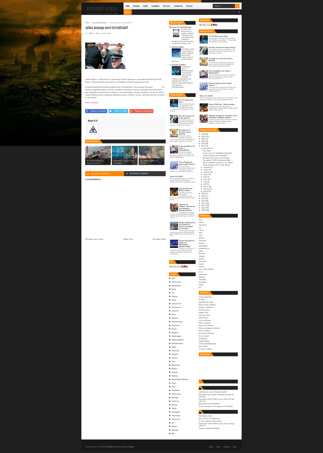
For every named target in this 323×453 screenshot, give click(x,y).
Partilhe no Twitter (120, 111)
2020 (203, 193)
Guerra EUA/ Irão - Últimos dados (186, 190)
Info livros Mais (204, 315)
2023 (203, 141)
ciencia (174, 296)
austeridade (176, 286)
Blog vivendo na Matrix (207, 305)
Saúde (174, 408)
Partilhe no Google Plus (143, 111)
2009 (203, 210)
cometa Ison (176, 304)
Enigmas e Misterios (206, 307)
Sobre (218, 447)
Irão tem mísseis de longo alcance (186, 117)
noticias (175, 372)
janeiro (206, 191)
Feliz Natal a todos (187, 49)
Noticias (166, 6)
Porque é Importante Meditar (209, 428)
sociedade (176, 412)
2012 (173, 278)
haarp (174, 347)
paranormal (176, 394)
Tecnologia (178, 6)
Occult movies (204, 336)
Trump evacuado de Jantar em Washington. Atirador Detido (186, 244)
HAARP (145, 6)
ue (173, 423)
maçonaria (176, 365)
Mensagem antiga (159, 239)
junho (205, 179)
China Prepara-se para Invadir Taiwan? (187, 163)
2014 (203, 198)
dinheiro (175, 318)
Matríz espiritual (204, 323)
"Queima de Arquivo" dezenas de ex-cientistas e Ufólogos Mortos (187, 207)
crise (174, 314)
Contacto (227, 447)
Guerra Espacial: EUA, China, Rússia (216, 165)
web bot (175, 430)
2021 (203, 146)
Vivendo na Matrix (179, 65)
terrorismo (176, 419)
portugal (175, 397)
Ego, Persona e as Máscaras (209, 418)
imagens (175, 354)
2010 (203, 208)
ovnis (174, 383)
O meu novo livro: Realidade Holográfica (217, 153)
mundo (174, 369)
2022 (203, 143)
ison (173, 361)
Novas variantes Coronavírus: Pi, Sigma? (218, 163)
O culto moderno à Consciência (210, 421)
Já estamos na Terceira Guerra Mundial (185, 132)
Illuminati (156, 6)
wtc (173, 434)
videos (174, 426)
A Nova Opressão (205, 297)
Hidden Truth (203, 312)
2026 (203, 134)
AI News (202, 299)
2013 (203, 201)
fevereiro (206, 189)
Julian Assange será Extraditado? (215, 155)
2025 (203, 136)
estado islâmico (178, 340)
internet (175, 358)
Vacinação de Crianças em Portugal (216, 158)
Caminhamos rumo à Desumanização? (213, 392)
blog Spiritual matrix (206, 302)
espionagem (176, 336)
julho (205, 177)
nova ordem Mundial (180, 379)
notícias (175, 376)
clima (174, 300)
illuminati (175, 351)
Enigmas (136, 6)
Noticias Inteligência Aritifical (209, 328)
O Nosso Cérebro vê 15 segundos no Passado (216, 406)
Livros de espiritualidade (181, 27)
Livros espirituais (205, 320)
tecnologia (176, 416)
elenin (174, 329)
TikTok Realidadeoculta (207, 344)
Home (127, 6)
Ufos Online (203, 346)
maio (205, 182)
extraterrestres (177, 343)
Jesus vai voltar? (176, 176)
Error (234, 447)
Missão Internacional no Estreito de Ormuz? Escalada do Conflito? (187, 225)
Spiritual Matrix (178, 47)
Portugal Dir (203, 338)
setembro (207, 172)
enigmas (175, 333)
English (189, 6)
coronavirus (176, 307)
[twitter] (238, 12)
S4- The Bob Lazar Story (218, 36)
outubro (206, 170)
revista (174, 405)
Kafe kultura (203, 318)
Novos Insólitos (204, 331)
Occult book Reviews (206, 333)
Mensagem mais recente (94, 239)
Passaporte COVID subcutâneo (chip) (216, 160)
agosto (206, 174)
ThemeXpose (123, 447)
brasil (174, 289)
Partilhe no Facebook (98, 111)
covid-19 (175, 311)
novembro (207, 167)
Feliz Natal (207, 151)
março (205, 186)
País (173, 387)
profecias (175, 401)
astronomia (176, 282)
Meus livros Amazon (206, 325)
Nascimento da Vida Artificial (209, 404)
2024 (203, 139)
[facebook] (233, 12)
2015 (203, 196)
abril (205, 184)
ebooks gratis (177, 322)
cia (173, 293)
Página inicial (128, 239)
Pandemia (175, 390)
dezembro (207, 148)
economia (176, 325)
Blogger (131, 447)
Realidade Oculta (102, 9)
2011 (203, 205)
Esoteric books (204, 310)
